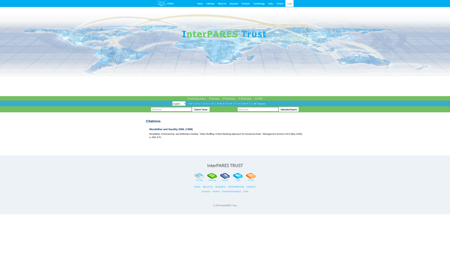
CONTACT (251, 186)
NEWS (197, 186)
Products (246, 3)
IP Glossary (214, 98)
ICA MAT (259, 98)
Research (234, 3)
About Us (222, 3)
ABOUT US (208, 186)
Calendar (210, 3)
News (200, 3)
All (255, 103)
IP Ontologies (245, 98)
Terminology (259, 3)
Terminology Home (196, 98)
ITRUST (170, 3)
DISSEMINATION (236, 186)
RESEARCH (220, 186)
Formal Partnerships (231, 191)
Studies (216, 191)
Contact (279, 3)
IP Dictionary (229, 98)
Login (289, 3)
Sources (261, 103)
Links (270, 3)
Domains (206, 191)
